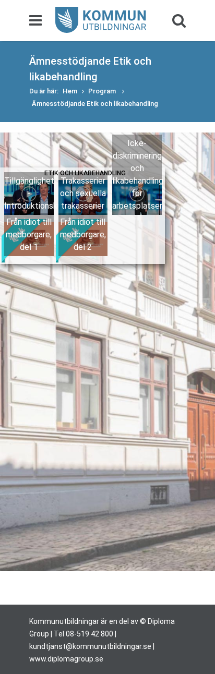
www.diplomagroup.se (66, 659)
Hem (70, 91)
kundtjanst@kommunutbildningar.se (90, 646)
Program (102, 91)
